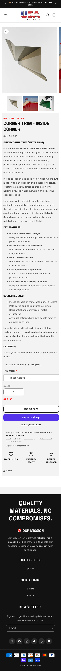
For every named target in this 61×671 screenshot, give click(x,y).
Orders (30, 589)
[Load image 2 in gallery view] (30, 103)
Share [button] (9, 470)
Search (30, 568)
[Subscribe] (51, 628)
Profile (30, 595)
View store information (17, 446)
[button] (6, 15)
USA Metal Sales (34, 665)
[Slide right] (57, 104)
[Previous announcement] (5, 4)
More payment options (31, 425)
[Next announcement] (55, 4)
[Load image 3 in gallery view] (46, 103)
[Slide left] (3, 104)
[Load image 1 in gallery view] (14, 103)
